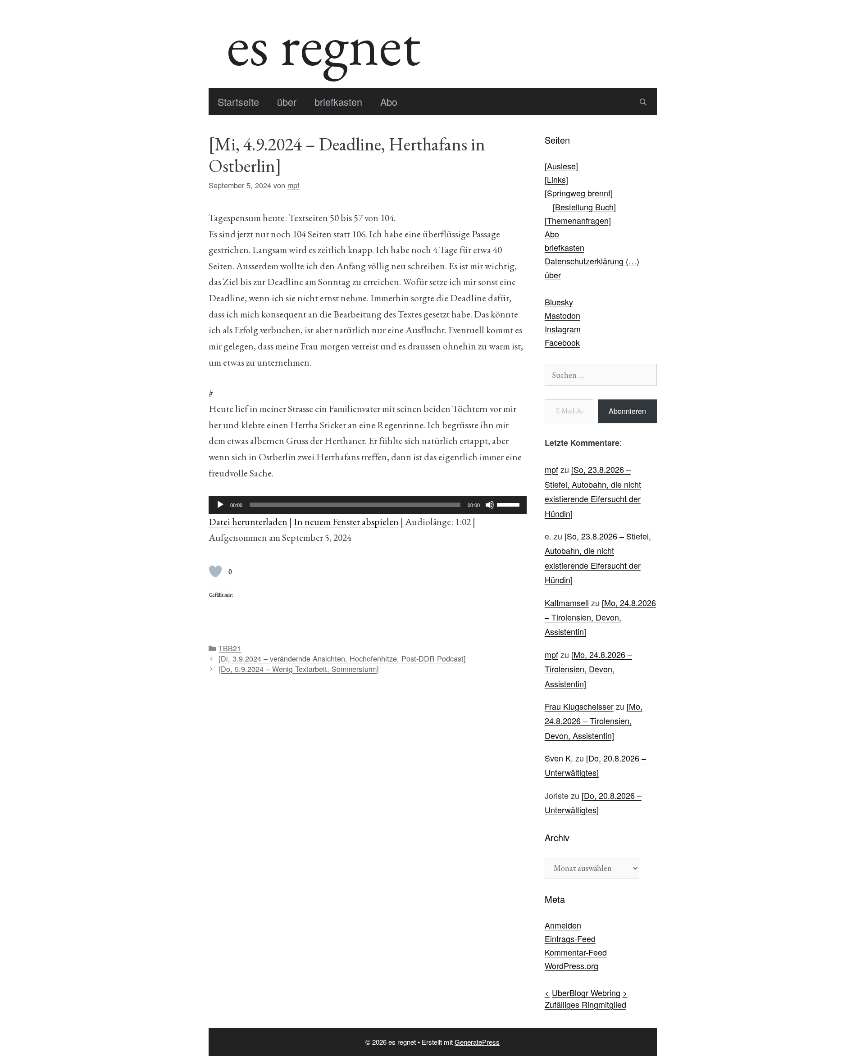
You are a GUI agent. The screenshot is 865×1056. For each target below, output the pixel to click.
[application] (368, 505)
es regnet (323, 44)
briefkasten (338, 102)
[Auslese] (561, 166)
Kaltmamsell (567, 602)
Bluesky (559, 302)
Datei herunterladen (248, 521)
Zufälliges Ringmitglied (585, 1004)
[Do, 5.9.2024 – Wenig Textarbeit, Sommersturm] (299, 668)
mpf (551, 469)
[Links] (556, 179)
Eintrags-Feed (570, 938)
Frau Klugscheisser (579, 706)
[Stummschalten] (489, 504)
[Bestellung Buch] (584, 207)
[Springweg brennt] (579, 193)
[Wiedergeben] (220, 504)
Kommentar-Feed (576, 952)
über (286, 102)
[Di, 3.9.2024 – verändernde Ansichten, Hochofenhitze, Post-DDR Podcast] (342, 658)
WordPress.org (571, 965)
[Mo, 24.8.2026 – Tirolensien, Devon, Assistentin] (600, 617)
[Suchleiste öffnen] (643, 101)
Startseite (238, 102)
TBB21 (230, 648)
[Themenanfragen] (578, 220)
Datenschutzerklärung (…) (592, 261)
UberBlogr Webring (586, 992)
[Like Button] (215, 571)
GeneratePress (477, 1042)
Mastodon (562, 315)
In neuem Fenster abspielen (346, 521)
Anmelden (563, 925)
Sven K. (559, 758)
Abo (388, 102)
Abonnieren (627, 411)
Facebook (562, 342)
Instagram (563, 329)
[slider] (509, 504)
